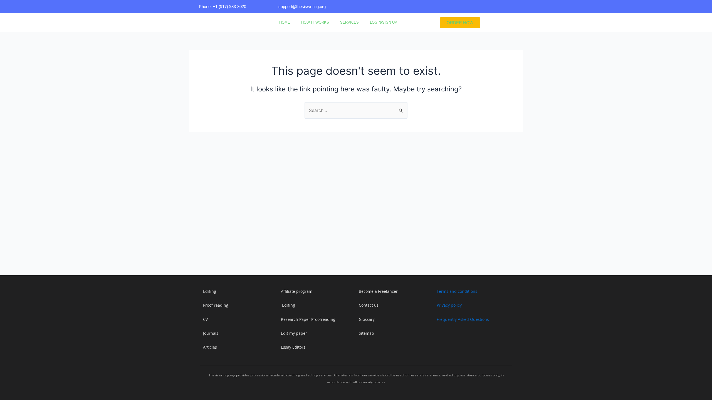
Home (284, 22)
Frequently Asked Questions (463, 319)
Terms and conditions (457, 291)
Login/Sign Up (383, 22)
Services (349, 22)
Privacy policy (449, 305)
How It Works (315, 22)
